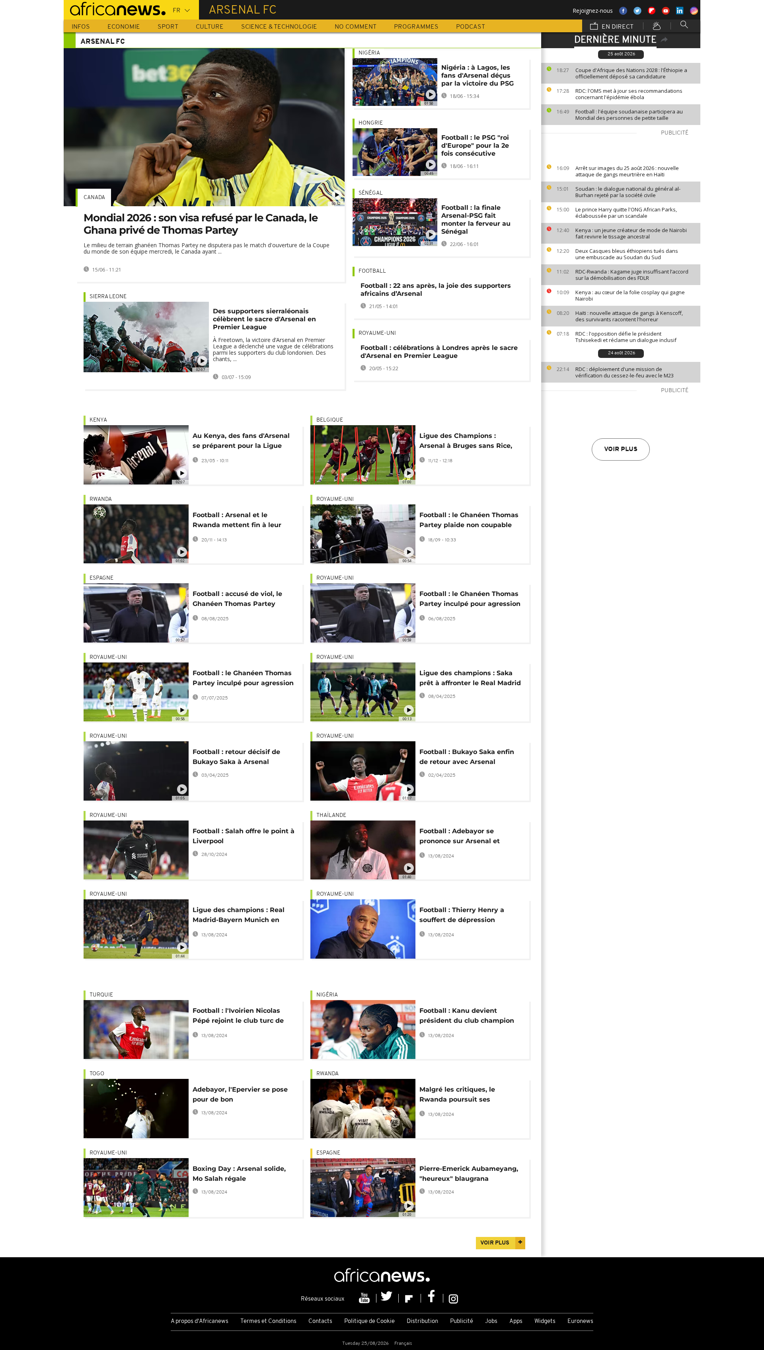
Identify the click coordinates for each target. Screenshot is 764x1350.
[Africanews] (115, 8)
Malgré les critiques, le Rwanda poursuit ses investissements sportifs (460, 1096)
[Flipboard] (410, 1298)
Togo (97, 1074)
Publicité (461, 1322)
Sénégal (371, 193)
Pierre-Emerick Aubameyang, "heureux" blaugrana (468, 1173)
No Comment (355, 27)
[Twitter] (387, 1298)
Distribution (422, 1322)
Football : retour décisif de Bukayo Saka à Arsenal (236, 757)
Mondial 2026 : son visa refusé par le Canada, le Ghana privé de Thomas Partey (201, 223)
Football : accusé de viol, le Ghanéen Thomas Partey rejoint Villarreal (237, 600)
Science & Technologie (279, 27)
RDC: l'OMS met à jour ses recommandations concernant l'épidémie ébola (628, 94)
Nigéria (369, 53)
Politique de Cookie (369, 1322)
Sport (168, 27)
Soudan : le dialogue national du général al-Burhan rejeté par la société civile (627, 192)
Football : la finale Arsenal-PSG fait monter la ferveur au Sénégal (476, 219)
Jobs (491, 1322)
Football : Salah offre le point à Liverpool (243, 836)
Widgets (544, 1322)
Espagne (101, 578)
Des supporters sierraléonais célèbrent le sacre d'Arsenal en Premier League (264, 319)
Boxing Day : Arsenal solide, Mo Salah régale (239, 1173)
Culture (210, 27)
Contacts (320, 1322)
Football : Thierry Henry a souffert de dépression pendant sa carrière (461, 916)
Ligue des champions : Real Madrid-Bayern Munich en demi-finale (239, 916)
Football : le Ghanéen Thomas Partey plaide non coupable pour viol (468, 521)
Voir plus (620, 449)
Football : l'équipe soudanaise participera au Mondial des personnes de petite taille (629, 114)
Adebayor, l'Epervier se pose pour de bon (240, 1094)
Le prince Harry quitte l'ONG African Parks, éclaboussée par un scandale (626, 212)
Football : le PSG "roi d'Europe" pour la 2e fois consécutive (475, 145)
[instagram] (453, 1298)
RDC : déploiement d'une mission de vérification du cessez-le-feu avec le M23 (624, 372)
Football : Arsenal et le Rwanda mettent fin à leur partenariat (237, 521)
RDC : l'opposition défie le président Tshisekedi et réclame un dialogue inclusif (625, 336)
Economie (123, 27)
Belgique (329, 420)
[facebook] (432, 1298)
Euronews (580, 1322)
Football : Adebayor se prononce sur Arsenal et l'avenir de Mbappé (459, 837)
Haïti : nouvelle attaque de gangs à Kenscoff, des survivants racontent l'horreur (629, 316)
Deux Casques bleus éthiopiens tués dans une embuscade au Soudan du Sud (626, 254)
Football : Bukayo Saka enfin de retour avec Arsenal (466, 757)
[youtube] (365, 1298)
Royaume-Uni (377, 333)
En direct (616, 27)
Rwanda (101, 499)
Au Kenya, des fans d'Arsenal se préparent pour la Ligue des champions (241, 442)
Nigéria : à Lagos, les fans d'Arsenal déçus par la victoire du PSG (477, 75)
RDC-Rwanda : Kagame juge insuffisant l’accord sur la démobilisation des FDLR (631, 274)
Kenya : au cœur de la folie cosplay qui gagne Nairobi (630, 295)
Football (372, 271)
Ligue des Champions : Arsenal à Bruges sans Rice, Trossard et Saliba (465, 442)
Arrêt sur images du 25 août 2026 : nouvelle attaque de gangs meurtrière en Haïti (627, 171)
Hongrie (371, 123)
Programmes (416, 27)
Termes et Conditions (268, 1322)
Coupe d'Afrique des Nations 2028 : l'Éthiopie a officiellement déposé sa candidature (631, 73)
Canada (94, 198)
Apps (515, 1322)
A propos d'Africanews (199, 1322)
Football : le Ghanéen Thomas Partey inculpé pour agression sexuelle (469, 600)
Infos (81, 27)
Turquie (101, 995)
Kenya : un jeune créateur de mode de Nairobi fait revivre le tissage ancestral (631, 233)
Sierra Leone (108, 297)
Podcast (470, 27)
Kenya (98, 420)
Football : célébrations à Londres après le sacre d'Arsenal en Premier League (439, 351)
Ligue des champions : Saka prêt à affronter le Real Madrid (470, 678)
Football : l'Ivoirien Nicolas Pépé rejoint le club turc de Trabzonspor (238, 1017)
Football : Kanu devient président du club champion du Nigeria (466, 1017)
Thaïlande (331, 816)
